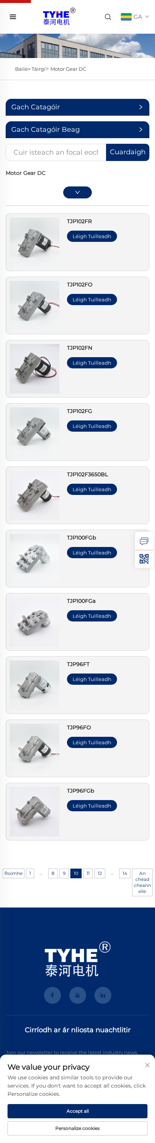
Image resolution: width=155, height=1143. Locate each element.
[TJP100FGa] (34, 621)
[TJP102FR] (34, 241)
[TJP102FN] (34, 368)
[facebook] (52, 995)
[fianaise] (144, 541)
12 (100, 873)
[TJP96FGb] (34, 811)
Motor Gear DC (68, 69)
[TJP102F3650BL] (34, 494)
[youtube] (77, 995)
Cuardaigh (128, 152)
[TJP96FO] (34, 747)
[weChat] (144, 559)
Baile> (23, 69)
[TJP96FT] (34, 684)
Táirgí (39, 69)
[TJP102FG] (34, 431)
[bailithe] (59, 16)
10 (76, 873)
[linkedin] (102, 995)
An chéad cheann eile (142, 882)
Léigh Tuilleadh (92, 236)
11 (88, 873)
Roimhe (14, 873)
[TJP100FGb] (34, 558)
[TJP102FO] (34, 304)
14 (125, 873)
